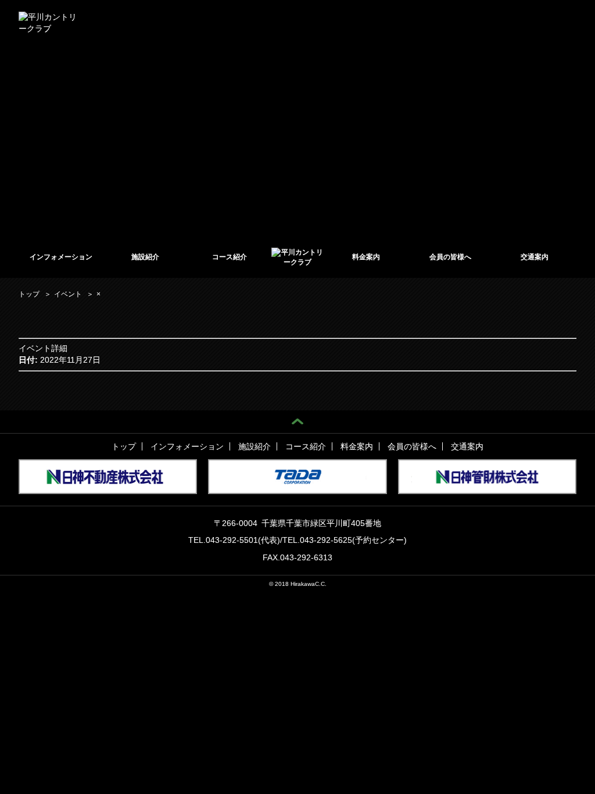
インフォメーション (61, 257)
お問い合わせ (555, 22)
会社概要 (390, 22)
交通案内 (535, 257)
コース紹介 (229, 257)
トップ (124, 446)
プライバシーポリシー (489, 22)
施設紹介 (145, 257)
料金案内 (366, 257)
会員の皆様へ (450, 257)
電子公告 (429, 22)
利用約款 (351, 22)
